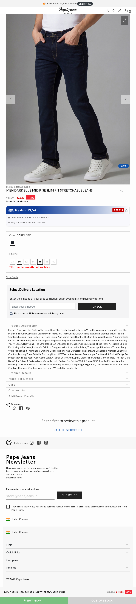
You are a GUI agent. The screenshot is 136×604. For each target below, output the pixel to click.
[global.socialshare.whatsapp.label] (14, 408)
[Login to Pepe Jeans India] (120, 10)
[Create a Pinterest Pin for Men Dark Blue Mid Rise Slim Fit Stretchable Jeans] (28, 408)
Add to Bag (103, 600)
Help (9, 544)
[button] (15, 99)
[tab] (68, 325)
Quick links (13, 552)
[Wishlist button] (113, 10)
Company (12, 560)
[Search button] (107, 10)
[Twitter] (46, 443)
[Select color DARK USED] (12, 243)
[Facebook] (38, 443)
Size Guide (12, 277)
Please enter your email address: (23, 489)
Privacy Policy (34, 506)
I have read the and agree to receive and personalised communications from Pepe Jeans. (69, 508)
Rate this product (68, 430)
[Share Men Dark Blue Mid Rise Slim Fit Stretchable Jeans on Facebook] (21, 408)
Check (97, 306)
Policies (11, 567)
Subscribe (69, 495)
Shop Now (85, 3)
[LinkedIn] (31, 443)
